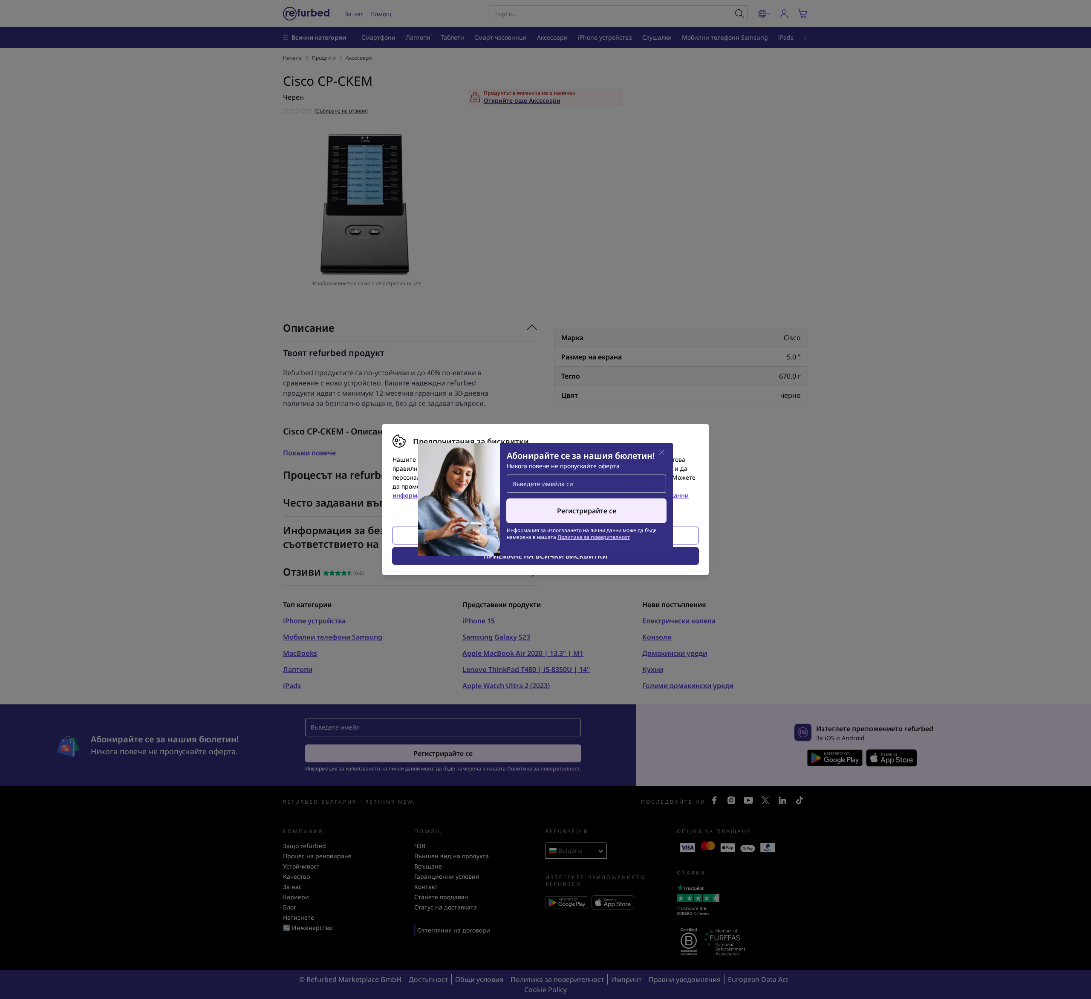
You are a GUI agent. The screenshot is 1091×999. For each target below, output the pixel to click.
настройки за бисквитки (497, 486)
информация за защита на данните (446, 495)
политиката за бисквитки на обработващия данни (612, 495)
